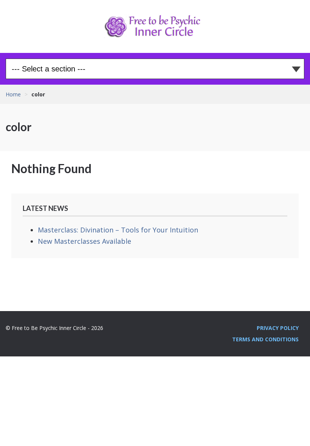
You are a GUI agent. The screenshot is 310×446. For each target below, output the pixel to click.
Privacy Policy (278, 327)
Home (13, 94)
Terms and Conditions (265, 339)
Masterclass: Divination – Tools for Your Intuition (118, 229)
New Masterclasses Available (84, 241)
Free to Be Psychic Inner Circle (155, 26)
